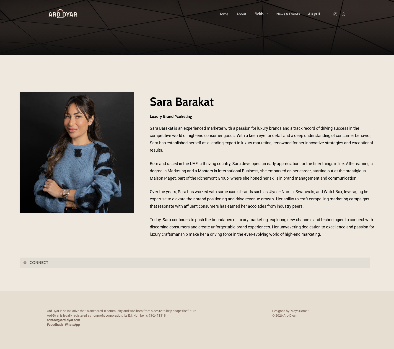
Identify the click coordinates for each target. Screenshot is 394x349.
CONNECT (39, 262)
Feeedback (55, 324)
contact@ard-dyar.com (63, 320)
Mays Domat (300, 311)
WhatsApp (72, 324)
